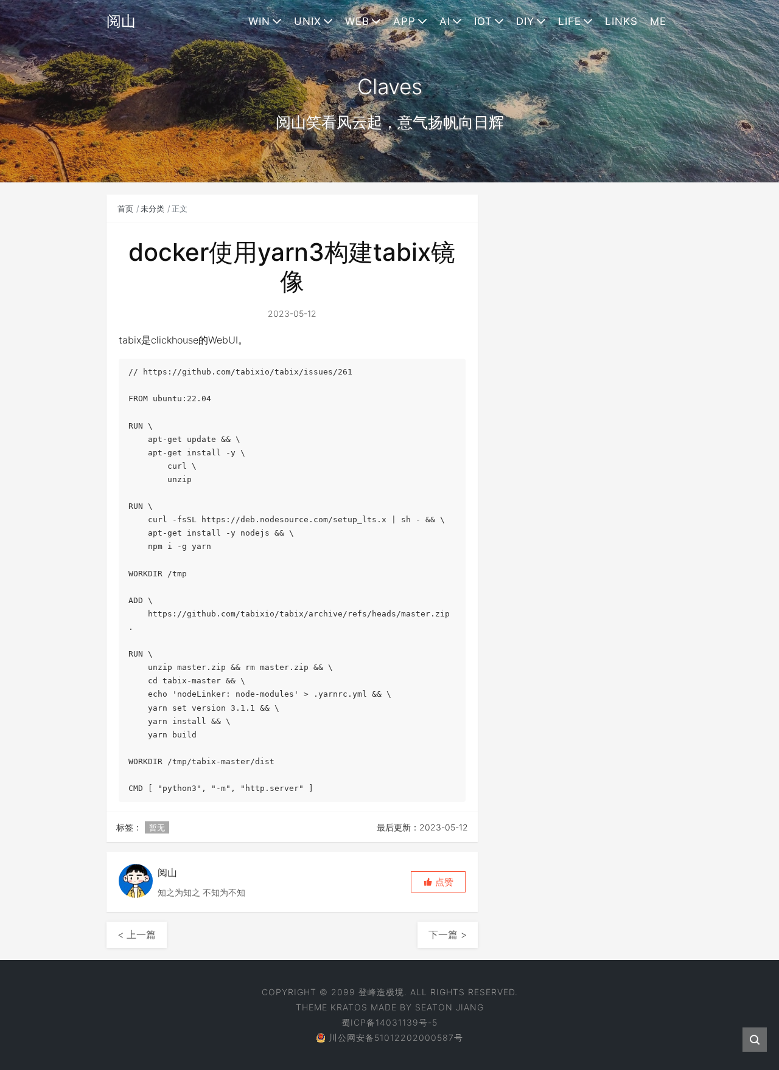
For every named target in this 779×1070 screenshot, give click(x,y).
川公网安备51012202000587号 (396, 1037)
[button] (438, 881)
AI (444, 21)
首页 (125, 208)
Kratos (349, 1007)
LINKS (621, 21)
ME (658, 21)
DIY (525, 21)
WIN (259, 21)
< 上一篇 (136, 934)
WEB (357, 21)
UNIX (307, 21)
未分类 (152, 208)
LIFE (569, 21)
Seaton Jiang (449, 1007)
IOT (483, 21)
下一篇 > (447, 934)
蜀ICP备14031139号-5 (389, 1022)
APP (404, 21)
